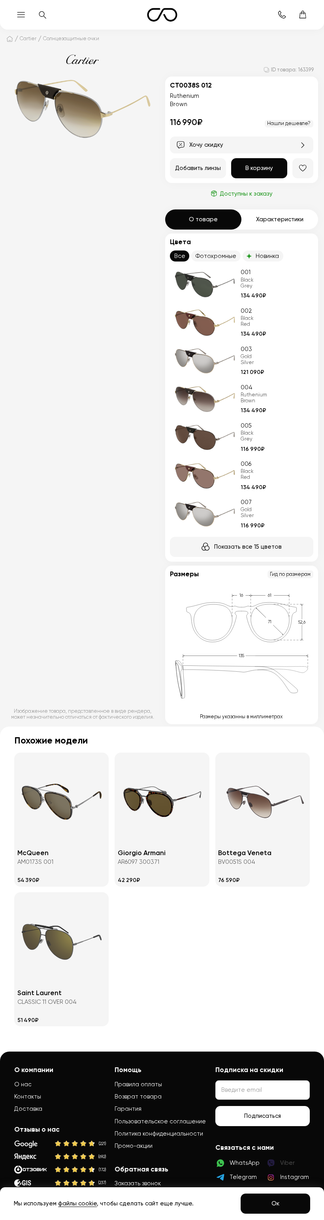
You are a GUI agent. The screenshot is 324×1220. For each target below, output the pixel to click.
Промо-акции (134, 1145)
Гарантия (128, 1108)
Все (179, 256)
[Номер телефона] (281, 15)
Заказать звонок (138, 1183)
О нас (23, 1084)
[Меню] (21, 15)
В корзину (259, 168)
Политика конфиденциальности (159, 1133)
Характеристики (279, 219)
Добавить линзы (198, 168)
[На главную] (9, 39)
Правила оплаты (138, 1084)
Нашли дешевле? (289, 123)
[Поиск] (42, 15)
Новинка (267, 256)
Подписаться (262, 1115)
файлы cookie (77, 1203)
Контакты (27, 1096)
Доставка (28, 1108)
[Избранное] (302, 168)
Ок (275, 1203)
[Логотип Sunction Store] (162, 15)
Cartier (28, 38)
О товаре (203, 219)
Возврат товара (138, 1096)
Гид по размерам (290, 574)
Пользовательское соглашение (160, 1121)
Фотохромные (216, 256)
